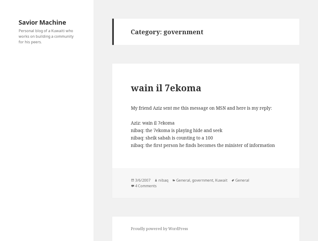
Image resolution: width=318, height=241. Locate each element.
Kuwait (221, 180)
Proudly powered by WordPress (159, 228)
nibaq (163, 180)
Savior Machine (42, 22)
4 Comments (146, 185)
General (183, 180)
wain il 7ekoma (166, 87)
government (202, 180)
